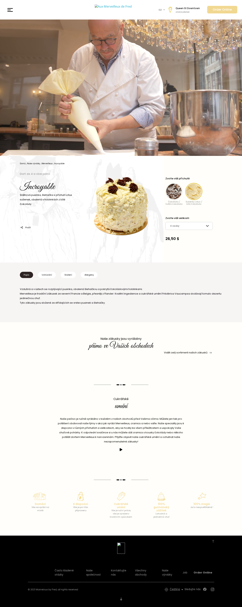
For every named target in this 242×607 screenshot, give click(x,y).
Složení (68, 274)
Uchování (47, 274)
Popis (26, 274)
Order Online (222, 9)
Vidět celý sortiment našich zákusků (185, 352)
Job (185, 572)
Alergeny (89, 274)
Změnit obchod (182, 12)
